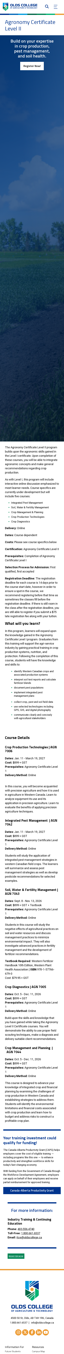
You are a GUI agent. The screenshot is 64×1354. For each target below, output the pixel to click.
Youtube (46, 1332)
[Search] (47, 7)
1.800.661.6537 (30, 1233)
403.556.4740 (26, 1229)
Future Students (13, 1351)
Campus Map (38, 1351)
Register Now (16, 1256)
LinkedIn (39, 1332)
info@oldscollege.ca (42, 1322)
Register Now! (32, 66)
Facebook (32, 1332)
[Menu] (55, 7)
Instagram (18, 1332)
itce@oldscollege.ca (29, 1237)
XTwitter (25, 1332)
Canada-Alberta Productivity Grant (32, 1190)
